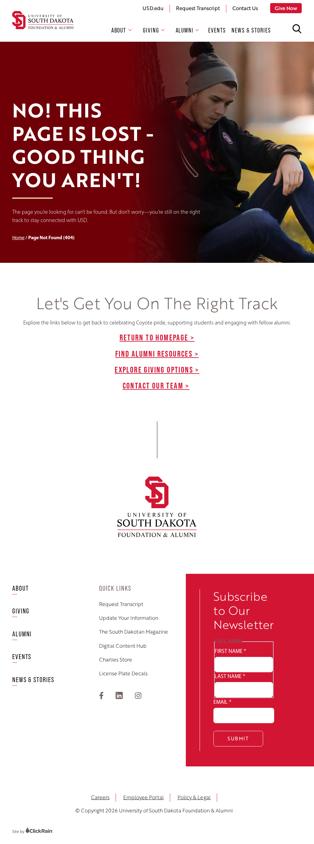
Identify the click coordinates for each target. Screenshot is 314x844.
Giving (151, 30)
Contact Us (245, 8)
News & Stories (251, 30)
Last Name (230, 676)
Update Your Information (128, 618)
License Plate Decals (123, 673)
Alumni (184, 30)
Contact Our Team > (156, 385)
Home (18, 237)
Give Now (286, 8)
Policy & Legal (194, 797)
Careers (100, 797)
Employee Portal (143, 797)
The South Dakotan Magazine (133, 632)
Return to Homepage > (157, 337)
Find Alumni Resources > (157, 353)
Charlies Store (115, 660)
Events (217, 30)
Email (222, 702)
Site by (18, 831)
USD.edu (153, 8)
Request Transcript (198, 8)
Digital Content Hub (123, 646)
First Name (230, 651)
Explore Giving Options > (157, 369)
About (119, 30)
